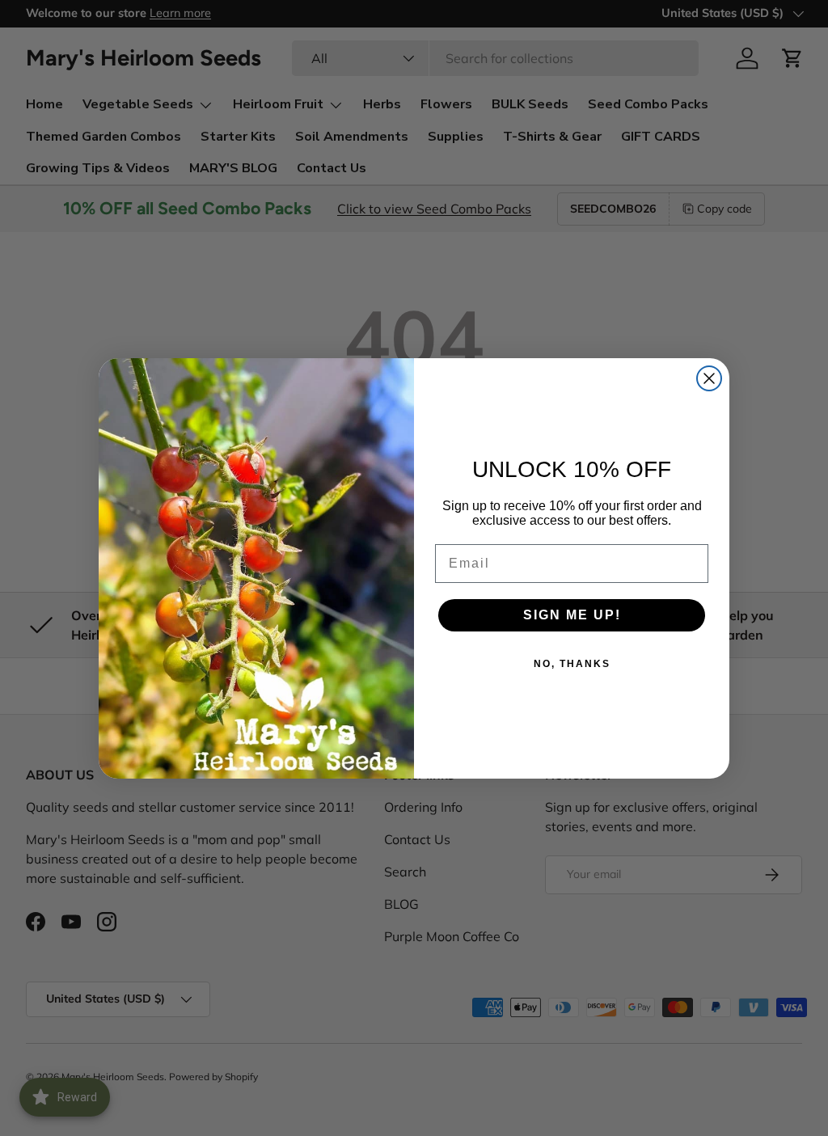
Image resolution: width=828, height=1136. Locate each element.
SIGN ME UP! (572, 615)
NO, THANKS (572, 663)
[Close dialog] (709, 378)
